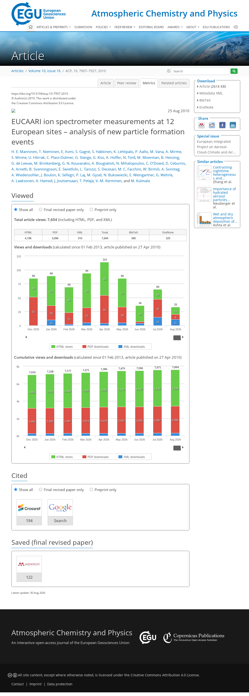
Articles (17, 71)
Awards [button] (174, 27)
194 (29, 520)
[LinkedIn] (233, 124)
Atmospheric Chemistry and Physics (164, 13)
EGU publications (216, 27)
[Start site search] (234, 71)
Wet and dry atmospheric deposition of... (225, 218)
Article (105, 83)
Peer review (126, 83)
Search (60, 520)
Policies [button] (102, 27)
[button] (168, 71)
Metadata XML (211, 93)
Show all (26, 209)
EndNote (206, 107)
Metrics (149, 83)
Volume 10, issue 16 (44, 71)
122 (29, 577)
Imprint (35, 684)
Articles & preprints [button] (52, 27)
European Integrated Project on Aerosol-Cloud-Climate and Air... (216, 146)
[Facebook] (222, 124)
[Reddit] (212, 124)
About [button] (191, 27)
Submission (83, 27)
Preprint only (105, 209)
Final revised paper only (64, 209)
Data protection (59, 684)
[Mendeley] (201, 124)
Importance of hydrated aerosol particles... (224, 194)
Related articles (174, 83)
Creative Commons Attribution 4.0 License (165, 675)
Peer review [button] (124, 27)
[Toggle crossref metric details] (29, 507)
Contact (17, 684)
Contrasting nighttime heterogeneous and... (224, 172)
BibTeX (205, 100)
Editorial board (151, 27)
